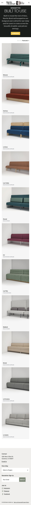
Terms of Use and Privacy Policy (21, 502)
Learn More (15, 33)
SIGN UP (22, 479)
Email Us (4, 461)
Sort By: (19, 41)
